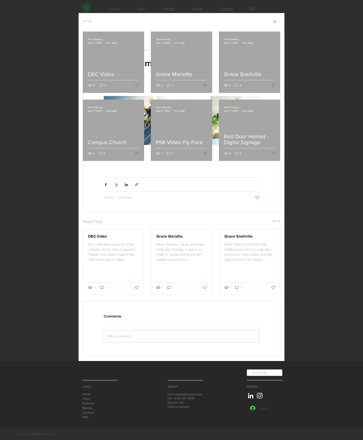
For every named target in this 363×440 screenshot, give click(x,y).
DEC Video (97, 236)
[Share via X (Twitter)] (116, 185)
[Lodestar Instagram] (259, 395)
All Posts (87, 21)
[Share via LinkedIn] (126, 185)
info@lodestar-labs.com (184, 394)
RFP (85, 417)
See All (276, 221)
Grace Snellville (238, 236)
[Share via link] (137, 185)
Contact (88, 412)
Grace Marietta (169, 236)
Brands (87, 408)
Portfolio (88, 403)
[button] (275, 21)
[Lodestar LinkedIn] (250, 395)
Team (86, 398)
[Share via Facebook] (106, 185)
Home (86, 394)
